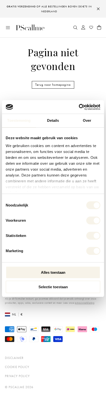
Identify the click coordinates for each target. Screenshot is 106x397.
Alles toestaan (53, 272)
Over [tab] (87, 120)
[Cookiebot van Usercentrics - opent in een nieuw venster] (78, 107)
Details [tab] (53, 120)
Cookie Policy (17, 367)
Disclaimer (14, 358)
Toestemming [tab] (19, 120)
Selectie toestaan (53, 287)
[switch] (93, 220)
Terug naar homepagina (53, 84)
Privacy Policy (17, 376)
